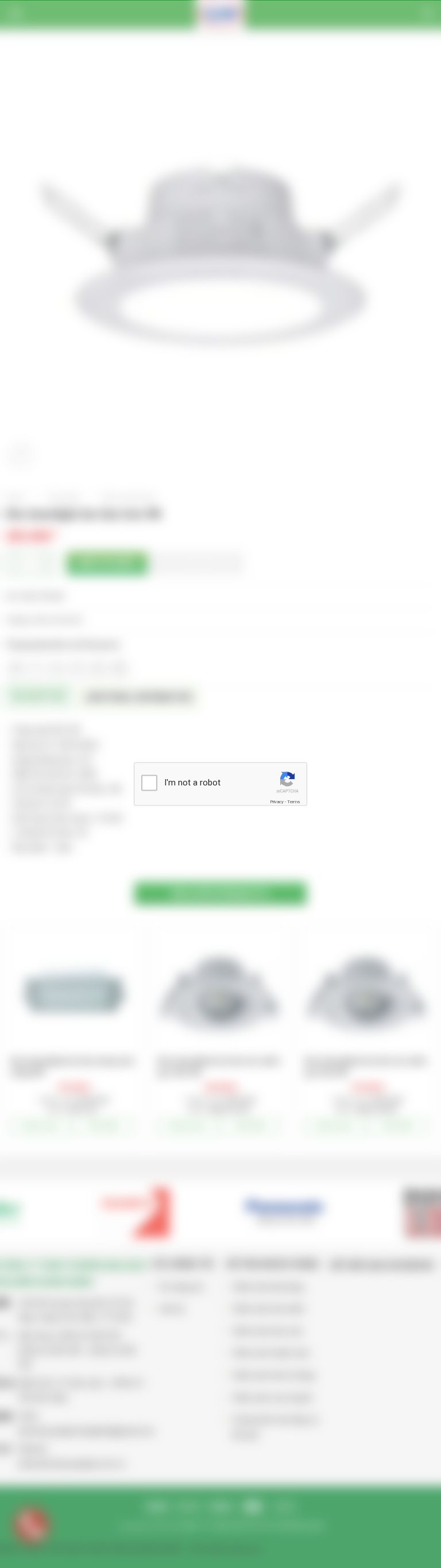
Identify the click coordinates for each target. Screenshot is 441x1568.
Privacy (277, 801)
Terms (293, 801)
